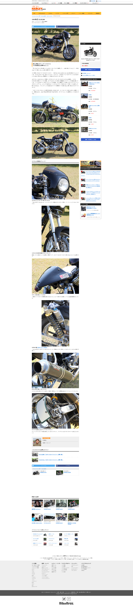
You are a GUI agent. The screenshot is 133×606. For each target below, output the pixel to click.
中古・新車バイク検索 (35, 565)
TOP (34, 13)
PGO (32, 585)
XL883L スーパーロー (93, 128)
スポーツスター (50, 16)
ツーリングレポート (74, 567)
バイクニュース (44, 565)
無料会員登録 (93, 0)
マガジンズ (44, 566)
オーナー (73, 13)
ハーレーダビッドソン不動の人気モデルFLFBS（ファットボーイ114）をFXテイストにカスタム (93, 199)
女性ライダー (54, 569)
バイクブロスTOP (35, 3)
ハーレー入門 (65, 13)
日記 (72, 566)
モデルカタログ (42, 13)
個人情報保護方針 (84, 566)
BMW (33, 575)
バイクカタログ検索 (35, 566)
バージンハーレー (45, 574)
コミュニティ (94, 3)
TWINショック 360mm (42, 347)
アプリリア (34, 578)
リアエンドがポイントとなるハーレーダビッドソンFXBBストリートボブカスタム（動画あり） (93, 193)
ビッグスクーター (45, 570)
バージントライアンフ (45, 578)
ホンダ (33, 569)
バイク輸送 (63, 566)
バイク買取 (75, 3)
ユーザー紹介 (54, 570)
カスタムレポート (74, 569)
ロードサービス (64, 570)
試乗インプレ (54, 565)
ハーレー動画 (81, 13)
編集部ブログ (54, 571)
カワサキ (33, 573)
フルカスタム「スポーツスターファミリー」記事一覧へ (51, 459)
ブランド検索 (66, 3)
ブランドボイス (74, 570)
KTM (33, 582)
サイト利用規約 (84, 569)
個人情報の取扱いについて (85, 567)
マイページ (99, 0)
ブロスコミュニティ (74, 565)
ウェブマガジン (45, 3)
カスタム (50, 13)
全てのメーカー (34, 586)
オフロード (44, 573)
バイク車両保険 (64, 569)
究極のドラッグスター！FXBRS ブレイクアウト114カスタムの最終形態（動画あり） (93, 186)
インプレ (57, 13)
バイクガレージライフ (65, 567)
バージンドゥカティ (45, 577)
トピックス (90, 13)
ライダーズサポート (84, 3)
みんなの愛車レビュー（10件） (89, 75)
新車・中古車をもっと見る (90, 139)
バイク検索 (60, 3)
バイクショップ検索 (35, 567)
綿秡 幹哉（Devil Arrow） (36, 509)
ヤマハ (33, 570)
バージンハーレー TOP (36, 468)
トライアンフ (34, 581)
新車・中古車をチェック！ (90, 69)
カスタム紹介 (43, 468)
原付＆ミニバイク (45, 567)
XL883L (90, 94)
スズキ (33, 571)
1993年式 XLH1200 (47, 509)
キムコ (33, 583)
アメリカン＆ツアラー (45, 571)
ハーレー (33, 574)
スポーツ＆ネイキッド (45, 569)
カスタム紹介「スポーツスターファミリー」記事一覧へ (51, 454)
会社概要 (82, 565)
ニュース (53, 3)
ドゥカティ (34, 577)
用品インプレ (54, 566)
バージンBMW (44, 575)
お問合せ (82, 570)
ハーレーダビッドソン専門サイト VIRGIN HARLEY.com (66, 556)
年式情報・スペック (86, 73)
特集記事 (97, 13)
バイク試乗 (63, 571)
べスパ (33, 579)
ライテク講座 (54, 567)
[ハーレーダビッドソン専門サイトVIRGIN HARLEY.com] (39, 8)
